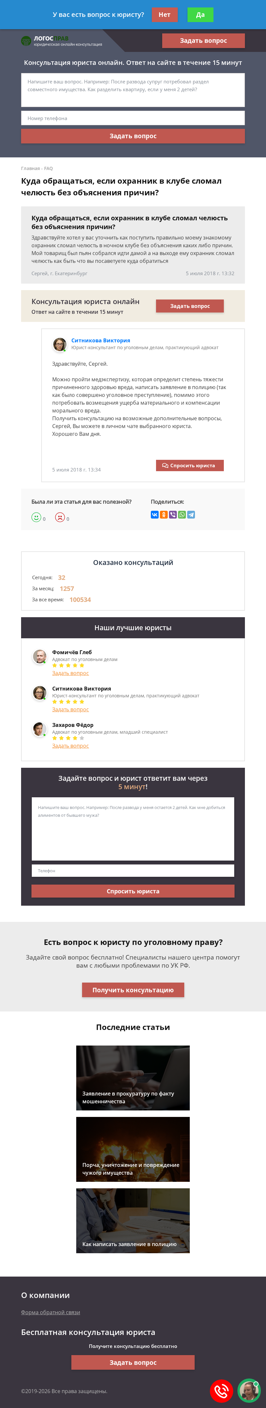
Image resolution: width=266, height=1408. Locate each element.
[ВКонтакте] (155, 515)
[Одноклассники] (164, 515)
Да (200, 14)
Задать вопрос (203, 40)
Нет (165, 14)
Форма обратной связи (50, 1312)
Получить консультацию (133, 990)
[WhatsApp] (182, 515)
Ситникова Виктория (100, 340)
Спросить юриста (192, 465)
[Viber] (173, 515)
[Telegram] (191, 515)
